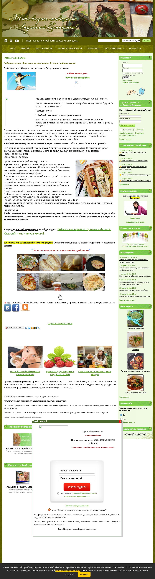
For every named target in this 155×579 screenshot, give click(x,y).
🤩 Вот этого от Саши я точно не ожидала (135, 181)
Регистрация (127, 80)
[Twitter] (29, 328)
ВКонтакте (6, 40)
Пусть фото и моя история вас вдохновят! (135, 296)
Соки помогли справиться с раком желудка (94, 373)
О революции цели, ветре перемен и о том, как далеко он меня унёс (134, 283)
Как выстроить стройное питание (22, 448)
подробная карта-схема (135, 222)
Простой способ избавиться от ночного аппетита (25, 373)
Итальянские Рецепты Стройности (22, 486)
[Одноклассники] (32, 328)
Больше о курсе (125, 139)
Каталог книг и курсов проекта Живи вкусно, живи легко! (135, 245)
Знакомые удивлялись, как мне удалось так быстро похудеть (134, 269)
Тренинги (94, 48)
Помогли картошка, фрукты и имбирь (133, 290)
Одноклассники (11, 40)
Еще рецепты (124, 397)
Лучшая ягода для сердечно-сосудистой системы (60, 373)
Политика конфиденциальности (77, 506)
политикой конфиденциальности (67, 571)
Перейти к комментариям (60, 323)
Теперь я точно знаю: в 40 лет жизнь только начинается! (133, 261)
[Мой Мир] (35, 328)
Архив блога (19, 57)
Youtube (17, 40)
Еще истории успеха (127, 300)
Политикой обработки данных (84, 493)
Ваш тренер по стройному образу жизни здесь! (52, 40)
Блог (13, 48)
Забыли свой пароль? (130, 82)
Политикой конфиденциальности (76, 496)
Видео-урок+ (135, 218)
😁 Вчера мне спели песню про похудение (135, 175)
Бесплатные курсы (70, 48)
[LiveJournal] (38, 328)
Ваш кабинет (44, 48)
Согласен (84, 574)
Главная (8, 57)
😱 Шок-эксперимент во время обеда (133, 160)
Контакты (135, 48)
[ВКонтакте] (26, 328)
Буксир (25, 48)
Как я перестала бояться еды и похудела (135, 276)
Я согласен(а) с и (131, 132)
